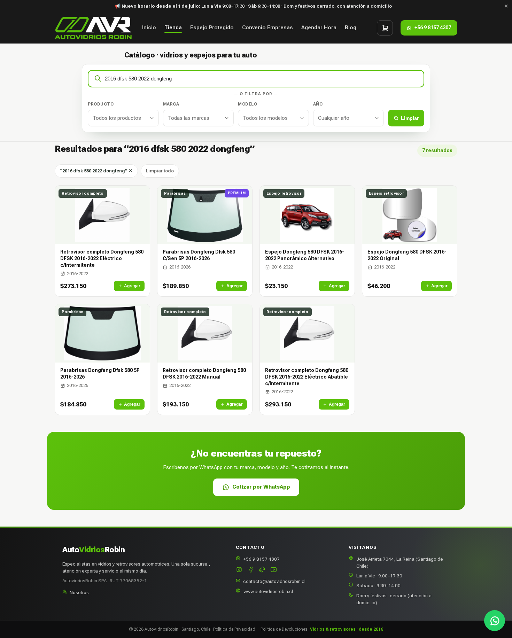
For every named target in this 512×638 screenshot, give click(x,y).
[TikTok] (262, 570)
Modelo (247, 104)
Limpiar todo (160, 170)
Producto (101, 104)
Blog (350, 28)
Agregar (132, 285)
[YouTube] (273, 570)
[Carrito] (385, 28)
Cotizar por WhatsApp (261, 487)
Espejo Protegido (212, 28)
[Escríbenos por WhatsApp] (494, 620)
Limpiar (410, 118)
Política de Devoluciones (284, 629)
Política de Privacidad (234, 629)
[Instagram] (239, 570)
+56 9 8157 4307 (261, 559)
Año (318, 104)
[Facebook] (250, 570)
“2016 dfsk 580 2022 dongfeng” (94, 170)
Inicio (149, 28)
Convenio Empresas (267, 28)
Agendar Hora (318, 28)
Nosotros (79, 592)
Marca (171, 104)
